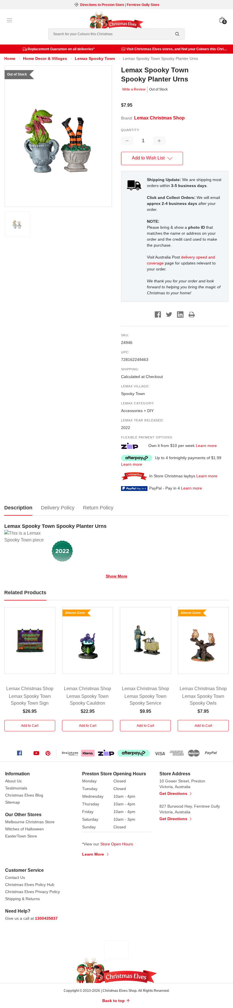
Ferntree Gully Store (143, 5)
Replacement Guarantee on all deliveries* (61, 49)
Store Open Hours (116, 844)
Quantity (130, 130)
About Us (13, 781)
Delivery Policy (57, 508)
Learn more (206, 445)
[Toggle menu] (9, 20)
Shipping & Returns (22, 898)
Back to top (114, 1000)
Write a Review (133, 89)
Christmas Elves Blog (24, 795)
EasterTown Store (21, 836)
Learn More (93, 854)
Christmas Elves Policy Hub (29, 884)
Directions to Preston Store (102, 5)
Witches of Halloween (24, 829)
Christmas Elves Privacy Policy (32, 891)
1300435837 (46, 918)
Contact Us (15, 877)
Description (18, 508)
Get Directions (173, 793)
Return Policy (98, 508)
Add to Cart (29, 726)
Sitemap (12, 802)
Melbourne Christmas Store (30, 822)
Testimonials (16, 788)
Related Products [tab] (25, 592)
